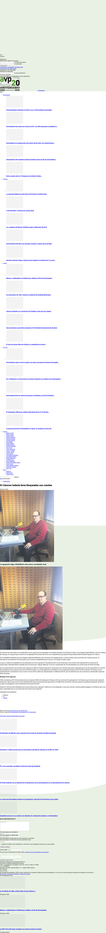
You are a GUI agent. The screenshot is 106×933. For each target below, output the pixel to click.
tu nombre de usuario (20, 62)
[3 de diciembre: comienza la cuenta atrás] (14, 207)
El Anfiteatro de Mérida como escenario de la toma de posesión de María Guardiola (28, 733)
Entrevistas (9, 473)
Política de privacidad (13, 874)
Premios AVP (10, 474)
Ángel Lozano (10, 434)
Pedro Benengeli (10, 458)
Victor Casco (9, 464)
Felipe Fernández (11, 446)
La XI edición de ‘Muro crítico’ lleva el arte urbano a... (18, 891)
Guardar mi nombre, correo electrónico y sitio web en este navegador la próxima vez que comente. (28, 844)
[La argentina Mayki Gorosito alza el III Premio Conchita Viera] (14, 191)
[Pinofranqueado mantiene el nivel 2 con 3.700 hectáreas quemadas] (14, 107)
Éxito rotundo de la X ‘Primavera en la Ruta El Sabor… (24, 176)
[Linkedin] (19, 703)
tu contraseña (18, 64)
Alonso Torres (10, 433)
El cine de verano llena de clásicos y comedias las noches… (26, 344)
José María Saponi (11, 456)
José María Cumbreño (12, 455)
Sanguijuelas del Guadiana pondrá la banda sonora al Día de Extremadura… (31, 159)
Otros (4, 470)
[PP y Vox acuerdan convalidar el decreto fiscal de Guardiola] (8, 763)
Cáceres (5, 179)
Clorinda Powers (10, 439)
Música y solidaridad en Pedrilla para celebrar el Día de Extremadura (29, 278)
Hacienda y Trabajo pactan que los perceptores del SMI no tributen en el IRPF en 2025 (29, 750)
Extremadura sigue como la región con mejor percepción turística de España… (32, 362)
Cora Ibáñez (9, 442)
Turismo (5, 347)
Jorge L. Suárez (10, 451)
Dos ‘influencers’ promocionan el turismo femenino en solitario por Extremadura (33, 379)
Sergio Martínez (10, 461)
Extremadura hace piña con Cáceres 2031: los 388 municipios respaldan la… (31, 126)
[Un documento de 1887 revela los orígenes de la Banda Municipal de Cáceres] (14, 292)
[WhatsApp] (24, 703)
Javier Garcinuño (10, 449)
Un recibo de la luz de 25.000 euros (18, 710)
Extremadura (6, 95)
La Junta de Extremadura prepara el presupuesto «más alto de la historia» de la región (29, 799)
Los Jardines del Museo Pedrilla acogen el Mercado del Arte (26, 227)
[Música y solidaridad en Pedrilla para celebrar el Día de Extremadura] (14, 275)
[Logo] (1, 92)
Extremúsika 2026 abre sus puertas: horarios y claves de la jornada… (29, 244)
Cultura (5, 263)
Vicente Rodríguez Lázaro (13, 462)
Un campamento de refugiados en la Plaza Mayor (22, 712)
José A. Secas (10, 452)
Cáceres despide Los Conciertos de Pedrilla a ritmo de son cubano (28, 311)
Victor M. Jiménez (11, 467)
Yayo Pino (9, 468)
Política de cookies (25, 874)
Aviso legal (3, 874)
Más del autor (20, 716)
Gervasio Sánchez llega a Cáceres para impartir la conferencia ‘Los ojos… (30, 260)
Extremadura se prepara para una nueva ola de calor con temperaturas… (30, 143)
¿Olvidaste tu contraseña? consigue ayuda (11, 67)
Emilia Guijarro (10, 443)
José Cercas (9, 453)
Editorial (8, 471)
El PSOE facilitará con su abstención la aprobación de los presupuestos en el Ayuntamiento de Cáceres (35, 783)
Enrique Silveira (10, 445)
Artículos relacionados (7, 716)
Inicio (1, 478)
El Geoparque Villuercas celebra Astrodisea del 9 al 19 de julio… (27, 412)
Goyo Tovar (9, 448)
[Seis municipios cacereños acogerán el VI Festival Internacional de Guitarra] (14, 325)
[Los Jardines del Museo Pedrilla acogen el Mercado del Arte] (14, 224)
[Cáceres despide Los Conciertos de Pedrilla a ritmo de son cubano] (14, 308)
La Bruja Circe (10, 459)
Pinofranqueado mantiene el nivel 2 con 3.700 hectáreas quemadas (29, 110)
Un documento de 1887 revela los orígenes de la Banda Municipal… (28, 295)
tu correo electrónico (20, 73)
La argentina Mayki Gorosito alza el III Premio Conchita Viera (26, 194)
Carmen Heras (10, 436)
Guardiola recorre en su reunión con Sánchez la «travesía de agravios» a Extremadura (29, 816)
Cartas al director (10, 437)
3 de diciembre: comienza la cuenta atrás (20, 210)
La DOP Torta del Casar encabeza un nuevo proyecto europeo (21, 929)
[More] (36, 703)
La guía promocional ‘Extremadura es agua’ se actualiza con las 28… (29, 428)
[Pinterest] (13, 703)
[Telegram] (30, 703)
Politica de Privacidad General (8, 68)
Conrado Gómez (10, 440)
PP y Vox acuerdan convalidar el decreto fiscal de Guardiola (20, 766)
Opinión (5, 431)
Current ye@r (4, 849)
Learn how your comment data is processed (37, 852)
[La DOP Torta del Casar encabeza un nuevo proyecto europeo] (12, 926)
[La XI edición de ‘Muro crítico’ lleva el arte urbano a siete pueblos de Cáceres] (12, 888)
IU (3, 696)
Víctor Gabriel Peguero (12, 465)
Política (5, 698)
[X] (8, 703)
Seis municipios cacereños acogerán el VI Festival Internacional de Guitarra (31, 328)
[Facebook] (2, 703)
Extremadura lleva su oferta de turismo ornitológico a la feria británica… (30, 395)
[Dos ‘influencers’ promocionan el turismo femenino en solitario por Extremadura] (14, 376)
